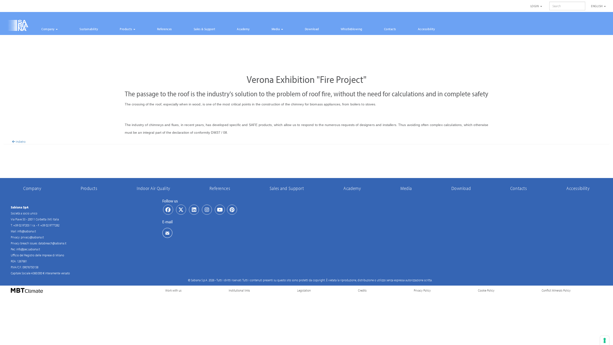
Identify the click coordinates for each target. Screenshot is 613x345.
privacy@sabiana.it (32, 237)
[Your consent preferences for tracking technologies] (604, 340)
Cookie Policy (486, 290)
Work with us (173, 290)
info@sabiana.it (26, 231)
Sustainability (88, 29)
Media (276, 29)
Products (126, 29)
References (164, 29)
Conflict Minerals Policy (556, 290)
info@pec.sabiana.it (28, 249)
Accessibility (426, 29)
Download (312, 29)
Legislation (304, 290)
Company (48, 29)
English (597, 6)
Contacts (390, 29)
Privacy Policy (422, 290)
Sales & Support (204, 29)
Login (535, 6)
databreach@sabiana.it (52, 243)
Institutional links (239, 290)
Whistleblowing (351, 29)
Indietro (20, 141)
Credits (362, 290)
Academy (243, 29)
